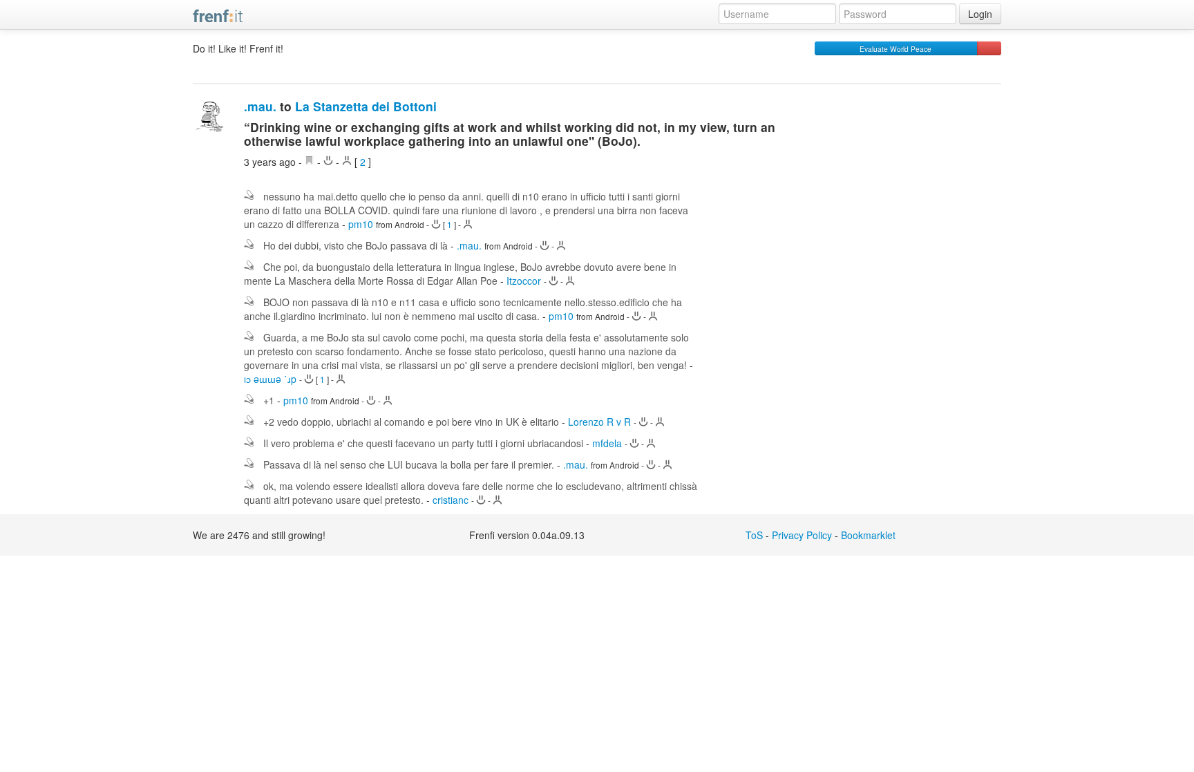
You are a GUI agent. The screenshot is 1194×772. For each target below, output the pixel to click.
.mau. (260, 106)
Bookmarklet (868, 535)
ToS (754, 535)
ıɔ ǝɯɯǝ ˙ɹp (270, 379)
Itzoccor (523, 281)
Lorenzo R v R (599, 422)
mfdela (607, 443)
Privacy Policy (802, 535)
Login (980, 14)
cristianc (450, 500)
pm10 (360, 224)
